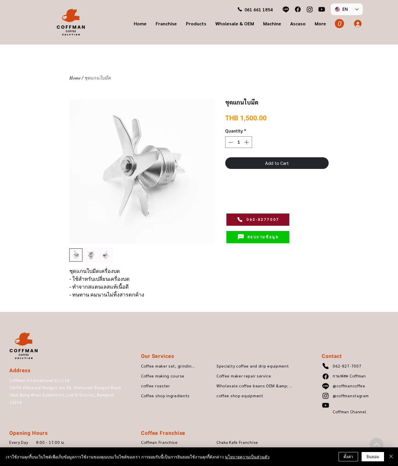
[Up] (376, 444)
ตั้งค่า (348, 456)
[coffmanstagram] (310, 9)
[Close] (391, 456)
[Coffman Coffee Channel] (321, 9)
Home (75, 78)
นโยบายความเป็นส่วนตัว (247, 457)
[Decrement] (230, 142)
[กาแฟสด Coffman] (298, 9)
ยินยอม (373, 456)
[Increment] (247, 142)
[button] (166, 23)
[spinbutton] (238, 142)
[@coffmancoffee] (286, 9)
